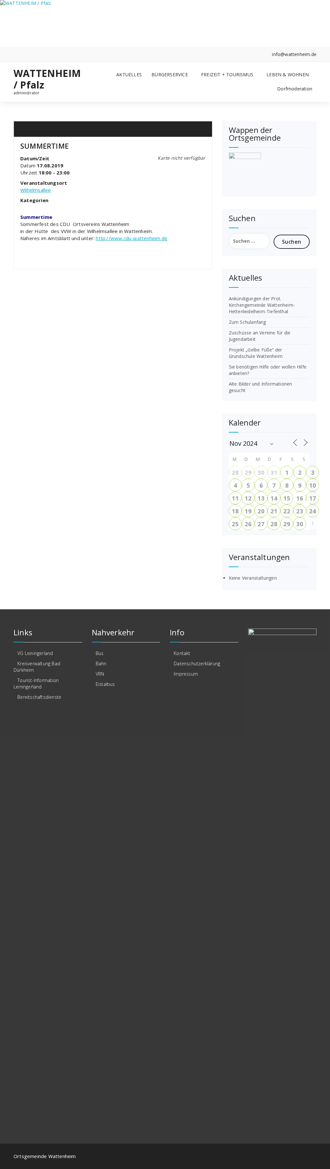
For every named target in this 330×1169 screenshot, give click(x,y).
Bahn (101, 663)
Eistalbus (105, 684)
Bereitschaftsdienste (39, 697)
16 (299, 498)
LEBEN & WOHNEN (288, 74)
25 (235, 524)
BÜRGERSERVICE (169, 74)
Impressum (186, 674)
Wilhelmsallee (35, 190)
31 (273, 472)
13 (260, 498)
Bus (100, 653)
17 (312, 498)
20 (260, 511)
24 (312, 511)
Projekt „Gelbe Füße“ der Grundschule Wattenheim (256, 353)
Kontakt (182, 653)
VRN (100, 674)
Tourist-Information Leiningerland (36, 683)
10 (312, 485)
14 (273, 498)
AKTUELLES (129, 74)
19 (248, 511)
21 (273, 511)
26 (248, 524)
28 (235, 472)
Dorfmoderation (294, 89)
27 (260, 524)
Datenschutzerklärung (197, 663)
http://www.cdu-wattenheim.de (131, 238)
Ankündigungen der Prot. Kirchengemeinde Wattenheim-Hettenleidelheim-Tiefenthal (262, 304)
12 (248, 498)
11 (235, 498)
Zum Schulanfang (247, 322)
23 (299, 511)
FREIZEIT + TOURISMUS (227, 74)
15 (286, 498)
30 (260, 472)
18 (235, 511)
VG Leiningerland (35, 653)
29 (248, 472)
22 (286, 511)
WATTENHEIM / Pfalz (47, 79)
